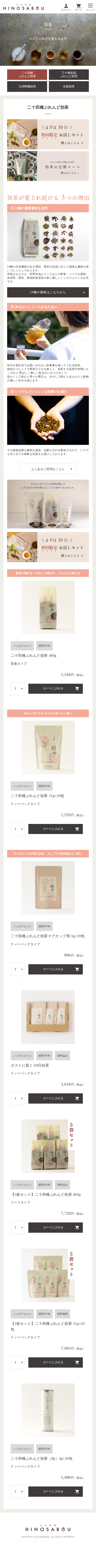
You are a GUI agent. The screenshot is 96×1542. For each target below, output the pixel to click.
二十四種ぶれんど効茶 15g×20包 (37, 796)
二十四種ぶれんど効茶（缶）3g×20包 (41, 1458)
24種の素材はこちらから (48, 292)
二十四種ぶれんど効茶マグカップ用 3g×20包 (48, 936)
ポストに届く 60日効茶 (30, 1065)
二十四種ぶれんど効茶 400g (33, 655)
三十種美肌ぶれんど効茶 (68, 74)
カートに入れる (53, 688)
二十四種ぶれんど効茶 (27, 74)
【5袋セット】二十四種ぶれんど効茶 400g (46, 1194)
